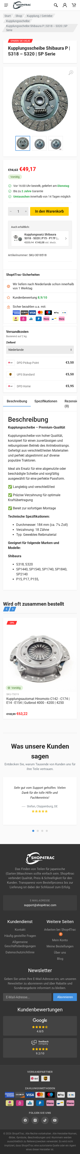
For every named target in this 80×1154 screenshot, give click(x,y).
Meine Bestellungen (60, 946)
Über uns (60, 952)
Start (8, 16)
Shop (19, 16)
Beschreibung (17, 401)
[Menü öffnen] (6, 5)
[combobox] (40, 350)
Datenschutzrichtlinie (20, 952)
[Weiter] (12, 609)
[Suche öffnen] (55, 5)
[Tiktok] (45, 1120)
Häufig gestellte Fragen (20, 936)
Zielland (10, 342)
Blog (60, 959)
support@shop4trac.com (40, 905)
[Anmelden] (64, 5)
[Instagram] (35, 1120)
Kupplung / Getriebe (39, 16)
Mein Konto (60, 940)
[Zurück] (6, 609)
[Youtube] (54, 1120)
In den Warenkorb (49, 211)
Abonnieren (65, 997)
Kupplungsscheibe (18, 21)
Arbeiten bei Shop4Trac (60, 931)
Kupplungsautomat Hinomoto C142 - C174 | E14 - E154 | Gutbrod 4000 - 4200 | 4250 (38, 701)
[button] (33, 831)
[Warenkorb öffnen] (73, 5)
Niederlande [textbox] (16, 349)
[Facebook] (25, 1120)
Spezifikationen (45, 401)
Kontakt (20, 929)
